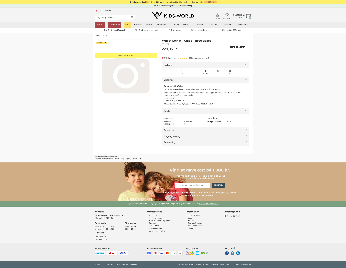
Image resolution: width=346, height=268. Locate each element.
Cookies (236, 264)
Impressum (214, 264)
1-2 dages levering (202, 30)
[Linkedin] (238, 253)
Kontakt (99, 211)
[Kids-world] (173, 15)
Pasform (168, 65)
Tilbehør (200, 25)
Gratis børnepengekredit (148, 30)
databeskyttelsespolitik (208, 204)
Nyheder (138, 25)
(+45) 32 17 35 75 (108, 218)
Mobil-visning (246, 264)
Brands (149, 25)
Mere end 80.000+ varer (232, 30)
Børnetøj (161, 25)
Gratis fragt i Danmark (116, 30)
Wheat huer (136, 158)
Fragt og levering (172, 136)
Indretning (243, 25)
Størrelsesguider (155, 228)
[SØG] (132, 17)
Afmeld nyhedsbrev (195, 226)
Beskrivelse (169, 80)
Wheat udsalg (119, 158)
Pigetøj (128, 158)
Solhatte (98, 158)
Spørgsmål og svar (195, 223)
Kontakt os (153, 215)
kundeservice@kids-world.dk (111, 215)
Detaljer (167, 111)
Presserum (192, 221)
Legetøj (227, 25)
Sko (175, 25)
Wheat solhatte (107, 158)
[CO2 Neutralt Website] (204, 253)
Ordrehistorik (154, 223)
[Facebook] (227, 253)
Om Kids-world (194, 215)
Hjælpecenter (154, 226)
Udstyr (214, 25)
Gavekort (191, 228)
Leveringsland (225, 264)
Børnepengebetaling (157, 231)
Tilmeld (218, 185)
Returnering (169, 142)
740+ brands (176, 30)
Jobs (190, 218)
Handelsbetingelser (185, 264)
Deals (127, 25)
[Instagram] (232, 253)
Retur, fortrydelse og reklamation (162, 221)
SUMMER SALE (114, 25)
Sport (186, 25)
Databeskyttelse (201, 264)
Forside (97, 35)
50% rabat (100, 25)
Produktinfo (169, 130)
